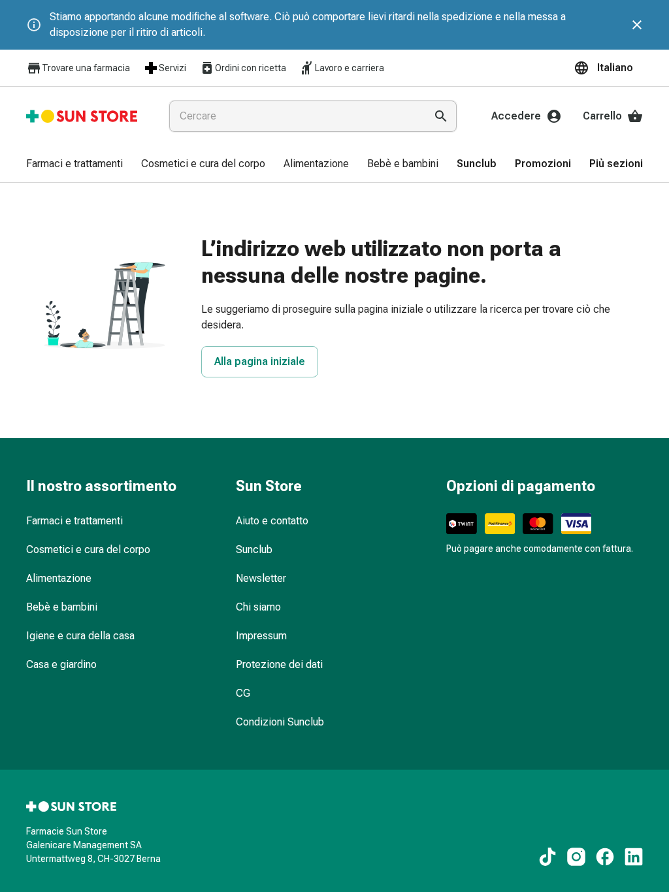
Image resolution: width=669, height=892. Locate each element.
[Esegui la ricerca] (441, 116)
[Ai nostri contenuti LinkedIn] (634, 857)
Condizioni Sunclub (280, 722)
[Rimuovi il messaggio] (637, 25)
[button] (608, 68)
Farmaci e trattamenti (74, 521)
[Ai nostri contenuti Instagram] (576, 857)
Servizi (172, 68)
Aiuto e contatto (272, 521)
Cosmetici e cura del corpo (88, 549)
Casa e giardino (61, 664)
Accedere (516, 116)
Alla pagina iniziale (259, 361)
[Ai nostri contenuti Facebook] (605, 857)
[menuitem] (74, 164)
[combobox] (294, 116)
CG (243, 693)
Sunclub (254, 549)
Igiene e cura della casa (80, 635)
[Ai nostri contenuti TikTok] (547, 857)
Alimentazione (58, 578)
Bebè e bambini (61, 607)
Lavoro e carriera (349, 68)
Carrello (602, 116)
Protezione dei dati (279, 664)
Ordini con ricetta (250, 68)
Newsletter (261, 578)
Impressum (261, 635)
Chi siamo (258, 607)
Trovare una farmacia (86, 68)
